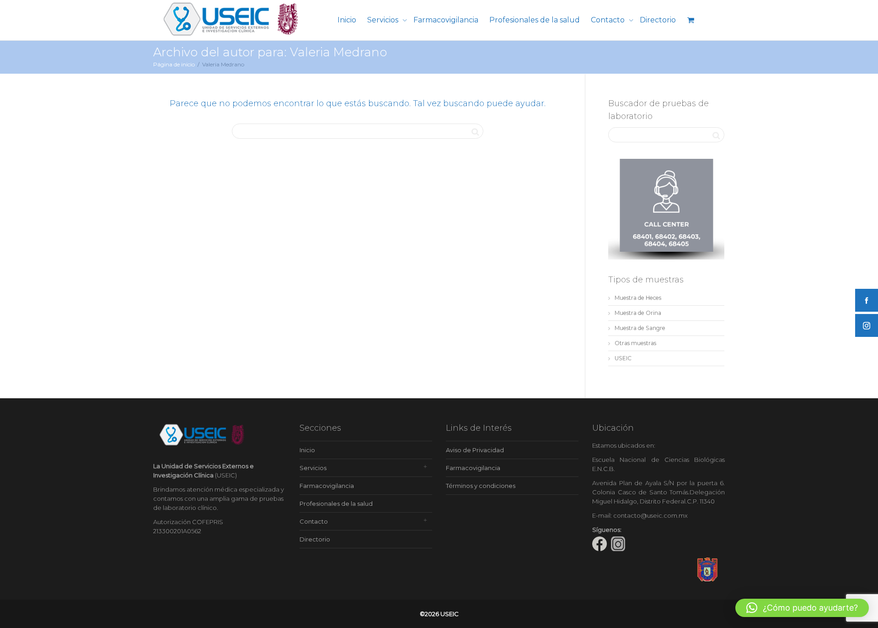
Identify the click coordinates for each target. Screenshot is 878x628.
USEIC (623, 358)
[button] (802, 608)
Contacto (608, 20)
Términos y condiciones (480, 485)
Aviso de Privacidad (475, 450)
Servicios (383, 20)
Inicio (346, 20)
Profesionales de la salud (534, 20)
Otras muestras (635, 343)
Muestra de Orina (638, 312)
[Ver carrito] (690, 20)
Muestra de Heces (638, 297)
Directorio (658, 20)
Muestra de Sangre (640, 328)
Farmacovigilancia (445, 20)
